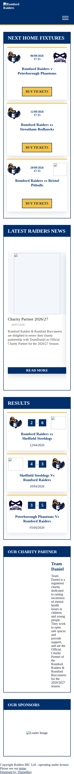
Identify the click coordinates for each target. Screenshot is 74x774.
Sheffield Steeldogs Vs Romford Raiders (37, 477)
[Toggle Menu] (65, 18)
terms (22, 768)
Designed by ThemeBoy (16, 772)
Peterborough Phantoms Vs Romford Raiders (37, 519)
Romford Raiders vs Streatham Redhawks (37, 127)
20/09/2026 (37, 167)
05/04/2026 (37, 527)
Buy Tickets (37, 91)
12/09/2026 (37, 111)
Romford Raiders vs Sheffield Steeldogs (37, 436)
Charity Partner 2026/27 (28, 319)
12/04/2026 (37, 445)
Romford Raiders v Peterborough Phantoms (37, 71)
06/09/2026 (37, 55)
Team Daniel (57, 566)
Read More (37, 370)
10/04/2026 (37, 486)
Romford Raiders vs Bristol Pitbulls (37, 183)
